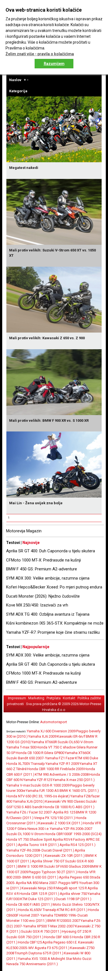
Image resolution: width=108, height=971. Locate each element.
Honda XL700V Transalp (25, 764)
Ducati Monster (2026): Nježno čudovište (43, 596)
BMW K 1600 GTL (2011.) (79, 790)
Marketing (36, 698)
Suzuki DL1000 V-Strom (25, 834)
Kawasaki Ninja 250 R (39, 888)
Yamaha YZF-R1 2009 (62, 764)
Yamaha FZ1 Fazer (59, 758)
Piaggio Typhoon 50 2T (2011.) (53, 872)
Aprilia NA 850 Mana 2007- (37, 883)
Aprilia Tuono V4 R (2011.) (38, 845)
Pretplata (54, 698)
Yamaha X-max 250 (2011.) (74, 780)
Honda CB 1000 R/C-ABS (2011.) (68, 807)
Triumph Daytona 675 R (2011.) (39, 953)
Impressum (17, 698)
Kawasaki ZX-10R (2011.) (65, 855)
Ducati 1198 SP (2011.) (73, 899)
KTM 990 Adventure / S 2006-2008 (62, 774)
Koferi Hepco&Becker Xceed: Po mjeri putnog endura (54, 587)
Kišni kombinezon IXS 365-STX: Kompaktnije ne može (55, 623)
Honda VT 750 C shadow (56, 747)
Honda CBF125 (30, 942)
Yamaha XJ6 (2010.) (29, 801)
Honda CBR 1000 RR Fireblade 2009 (55, 769)
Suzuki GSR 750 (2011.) (24, 937)
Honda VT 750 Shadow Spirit (29, 839)
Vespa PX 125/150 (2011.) (54, 818)
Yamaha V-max (18, 785)
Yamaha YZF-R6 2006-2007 (71, 829)
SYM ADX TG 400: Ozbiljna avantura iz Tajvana (47, 614)
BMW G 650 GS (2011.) (40, 877)
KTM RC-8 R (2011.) (72, 910)
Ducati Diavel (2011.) (58, 850)
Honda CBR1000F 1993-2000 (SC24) (73, 834)
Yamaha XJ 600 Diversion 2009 (51, 731)
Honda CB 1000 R (29, 753)
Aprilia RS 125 (64, 812)
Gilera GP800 (54, 753)
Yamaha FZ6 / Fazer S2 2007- (29, 812)
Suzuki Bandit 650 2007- (25, 758)
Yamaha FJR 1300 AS (42, 790)
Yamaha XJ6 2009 (42, 736)
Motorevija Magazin (24, 530)
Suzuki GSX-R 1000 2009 (50, 785)
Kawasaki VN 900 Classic (65, 801)
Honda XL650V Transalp (37, 910)
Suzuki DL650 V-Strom (75, 742)
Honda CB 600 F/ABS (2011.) (29, 904)
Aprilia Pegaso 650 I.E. (60, 942)
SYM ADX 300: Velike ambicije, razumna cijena (47, 578)
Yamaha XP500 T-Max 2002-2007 (48, 926)
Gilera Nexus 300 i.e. (33, 829)
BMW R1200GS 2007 (63, 920)
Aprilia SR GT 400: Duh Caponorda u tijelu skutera (50, 550)
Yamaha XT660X (78, 753)
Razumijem (54, 63)
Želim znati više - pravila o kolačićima (40, 54)
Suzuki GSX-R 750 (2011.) (41, 931)
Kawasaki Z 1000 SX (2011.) (60, 823)
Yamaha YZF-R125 (37, 780)
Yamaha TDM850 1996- (58, 915)
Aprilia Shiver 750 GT (48, 861)
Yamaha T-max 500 (21, 747)
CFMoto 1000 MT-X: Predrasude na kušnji (43, 560)
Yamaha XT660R (44, 742)
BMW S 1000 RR (30, 866)
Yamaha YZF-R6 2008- (23, 850)
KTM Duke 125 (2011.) (37, 899)
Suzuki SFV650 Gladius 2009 (66, 866)
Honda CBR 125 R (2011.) (39, 894)
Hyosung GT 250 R (76, 931)
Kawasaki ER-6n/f (71, 736)
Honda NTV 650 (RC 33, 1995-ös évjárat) (38, 796)
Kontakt (69, 698)
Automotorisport (53, 722)
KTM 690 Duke (86, 758)
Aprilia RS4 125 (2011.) (78, 845)
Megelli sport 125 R (71, 888)
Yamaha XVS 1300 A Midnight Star (45, 959)
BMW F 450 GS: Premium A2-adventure (41, 568)
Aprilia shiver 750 (73, 894)
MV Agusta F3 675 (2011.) (49, 948)
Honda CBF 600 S (58, 937)
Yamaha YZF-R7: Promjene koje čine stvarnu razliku (53, 632)
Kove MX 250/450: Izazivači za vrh (37, 605)
